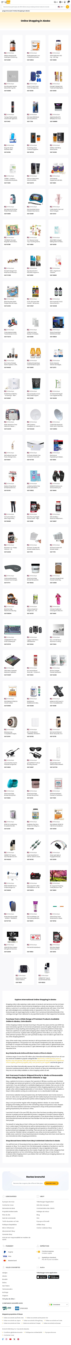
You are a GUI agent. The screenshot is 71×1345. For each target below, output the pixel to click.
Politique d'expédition (9, 1225)
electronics (41, 1058)
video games (27, 1060)
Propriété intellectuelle (10, 1211)
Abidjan (4, 1273)
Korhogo (5, 1292)
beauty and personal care (40, 1060)
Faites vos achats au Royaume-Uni (37, 1318)
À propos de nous (8, 1202)
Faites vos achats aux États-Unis (13, 1318)
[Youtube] (11, 1339)
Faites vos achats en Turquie (31, 1323)
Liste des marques (43, 1205)
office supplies (10, 1062)
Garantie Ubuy (7, 1234)
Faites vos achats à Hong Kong (33, 1320)
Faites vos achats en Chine (12, 1323)
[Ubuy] (7, 2)
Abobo (4, 1276)
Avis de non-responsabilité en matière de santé (16, 1238)
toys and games (16, 1060)
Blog (38, 1215)
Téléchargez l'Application (45, 1202)
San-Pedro (6, 1286)
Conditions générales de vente (13, 1332)
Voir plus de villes (8, 1299)
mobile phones (50, 1058)
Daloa (4, 1282)
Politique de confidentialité (34, 1332)
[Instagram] (7, 1339)
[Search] (67, 6)
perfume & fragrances (56, 1060)
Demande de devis (8, 1208)
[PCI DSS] (6, 1308)
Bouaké (4, 1279)
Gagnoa (5, 1296)
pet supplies (46, 1062)
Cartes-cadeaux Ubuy (44, 1228)
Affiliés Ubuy (41, 1225)
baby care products (35, 1062)
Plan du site (6, 1215)
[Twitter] (15, 1339)
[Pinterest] (19, 1339)
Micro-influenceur (8, 1228)
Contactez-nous (7, 1205)
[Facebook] (3, 1339)
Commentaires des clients (45, 1208)
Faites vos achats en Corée (54, 1320)
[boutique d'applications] (42, 1277)
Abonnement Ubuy (8, 1231)
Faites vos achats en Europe (52, 1323)
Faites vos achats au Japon (12, 1320)
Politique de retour (43, 1211)
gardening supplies (22, 1062)
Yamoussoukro (7, 1289)
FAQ (38, 1218)
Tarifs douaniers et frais (10, 1221)
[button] (56, 2)
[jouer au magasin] (53, 1277)
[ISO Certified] (20, 1308)
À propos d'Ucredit (43, 1221)
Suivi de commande (9, 1218)
